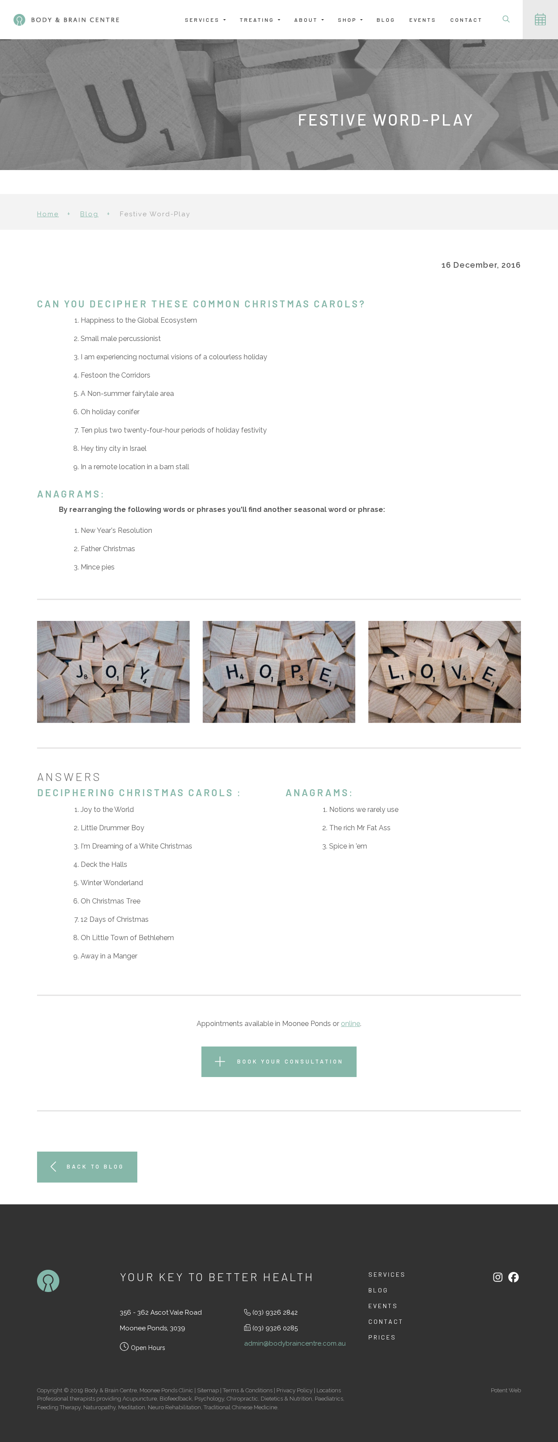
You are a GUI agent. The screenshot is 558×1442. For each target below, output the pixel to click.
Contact (466, 20)
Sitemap (208, 1390)
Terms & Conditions (247, 1390)
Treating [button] (258, 20)
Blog (386, 20)
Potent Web (506, 1390)
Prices (382, 1337)
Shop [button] (348, 20)
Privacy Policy (294, 1390)
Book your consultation (289, 1060)
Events (422, 20)
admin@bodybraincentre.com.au (295, 1343)
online (350, 1023)
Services (387, 1274)
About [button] (307, 20)
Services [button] (203, 20)
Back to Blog (95, 1166)
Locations (328, 1390)
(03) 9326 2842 (275, 1312)
